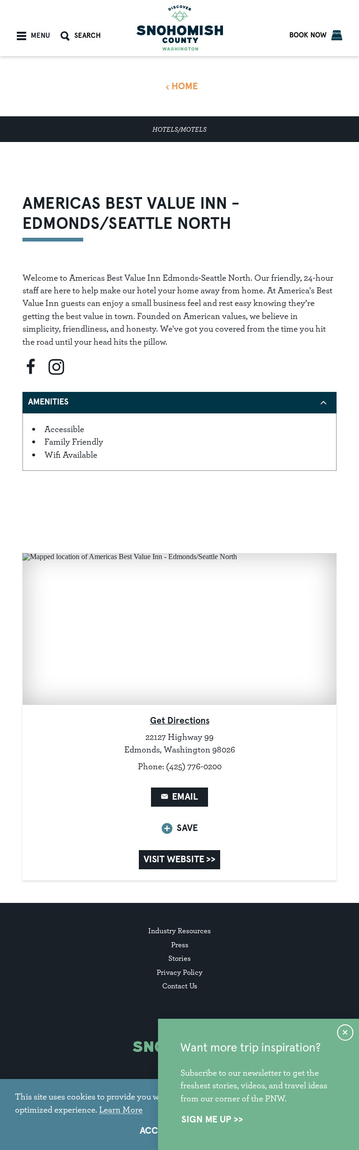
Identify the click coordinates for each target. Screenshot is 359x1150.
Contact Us (179, 985)
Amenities (48, 402)
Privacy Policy (179, 972)
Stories (179, 958)
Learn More (121, 1109)
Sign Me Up (206, 1119)
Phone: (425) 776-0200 (180, 766)
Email (185, 797)
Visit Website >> (179, 859)
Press (179, 944)
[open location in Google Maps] (179, 628)
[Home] (179, 27)
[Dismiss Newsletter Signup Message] (345, 1032)
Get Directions (179, 721)
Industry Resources (179, 930)
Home (185, 86)
